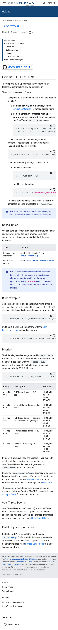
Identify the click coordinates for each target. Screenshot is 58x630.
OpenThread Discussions (12, 606)
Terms (5, 617)
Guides (6, 11)
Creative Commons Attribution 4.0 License (21, 559)
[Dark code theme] (51, 125)
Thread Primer (32, 479)
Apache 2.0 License (24, 562)
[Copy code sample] (54, 125)
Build (26, 20)
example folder (9, 494)
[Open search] (44, 3)
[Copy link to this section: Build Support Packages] (37, 527)
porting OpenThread (34, 544)
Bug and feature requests (13, 602)
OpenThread (7, 20)
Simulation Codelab (22, 109)
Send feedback (11, 26)
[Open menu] (4, 3)
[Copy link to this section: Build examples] (23, 298)
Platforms (47, 482)
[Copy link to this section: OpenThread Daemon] (29, 502)
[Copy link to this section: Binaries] (14, 349)
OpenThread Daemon (41, 518)
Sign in (51, 3)
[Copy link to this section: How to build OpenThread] (39, 77)
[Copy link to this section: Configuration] (20, 225)
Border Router (8, 591)
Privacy (13, 617)
